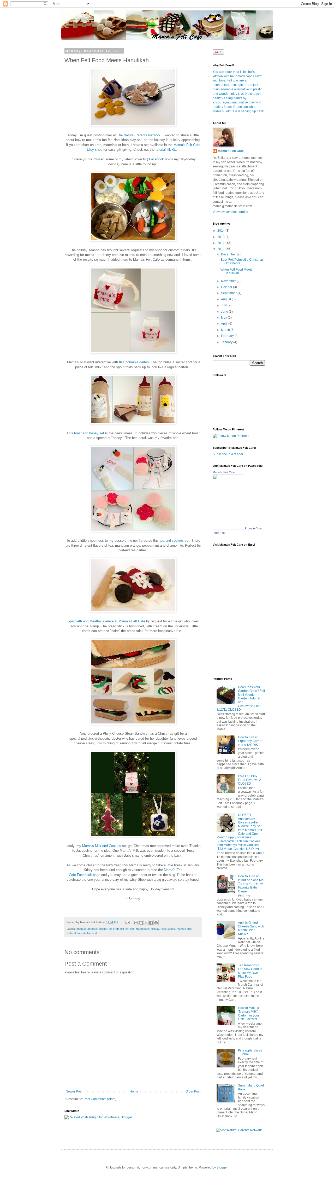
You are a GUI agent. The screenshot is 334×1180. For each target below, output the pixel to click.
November (229, 281)
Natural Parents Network (82, 933)
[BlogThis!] (141, 922)
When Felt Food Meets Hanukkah (236, 271)
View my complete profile (230, 212)
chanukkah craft (86, 928)
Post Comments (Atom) (100, 1099)
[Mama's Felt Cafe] (228, 528)
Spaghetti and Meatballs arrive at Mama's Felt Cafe (106, 621)
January (227, 342)
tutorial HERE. (166, 149)
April (224, 323)
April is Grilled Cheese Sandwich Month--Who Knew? (251, 928)
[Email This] (136, 922)
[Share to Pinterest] (156, 922)
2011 (221, 249)
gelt (132, 928)
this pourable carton (134, 362)
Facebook (156, 159)
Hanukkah (142, 928)
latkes (171, 928)
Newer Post (74, 1091)
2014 (221, 230)
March (226, 330)
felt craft (114, 928)
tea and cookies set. (175, 540)
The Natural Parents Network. (139, 135)
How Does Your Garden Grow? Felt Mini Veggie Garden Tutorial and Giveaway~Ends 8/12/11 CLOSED (241, 698)
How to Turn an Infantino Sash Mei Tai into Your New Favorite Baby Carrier (251, 883)
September (229, 293)
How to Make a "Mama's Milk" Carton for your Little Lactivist (248, 1013)
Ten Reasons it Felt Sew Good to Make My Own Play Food (250, 970)
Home (134, 1091)
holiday (155, 928)
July (224, 305)
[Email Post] (127, 922)
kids (163, 928)
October (227, 287)
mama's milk (184, 928)
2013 (221, 237)
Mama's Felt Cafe (231, 151)
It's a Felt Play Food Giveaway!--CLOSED (250, 779)
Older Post (193, 1091)
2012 (221, 243)
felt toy (124, 928)
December (229, 254)
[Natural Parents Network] (239, 1130)
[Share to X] (146, 922)
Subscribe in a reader (228, 454)
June (225, 311)
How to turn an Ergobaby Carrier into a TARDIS (250, 741)
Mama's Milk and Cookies (101, 846)
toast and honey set (88, 433)
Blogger (222, 1167)
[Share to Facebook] (151, 922)
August (226, 299)
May (224, 317)
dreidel (103, 928)
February (228, 336)
